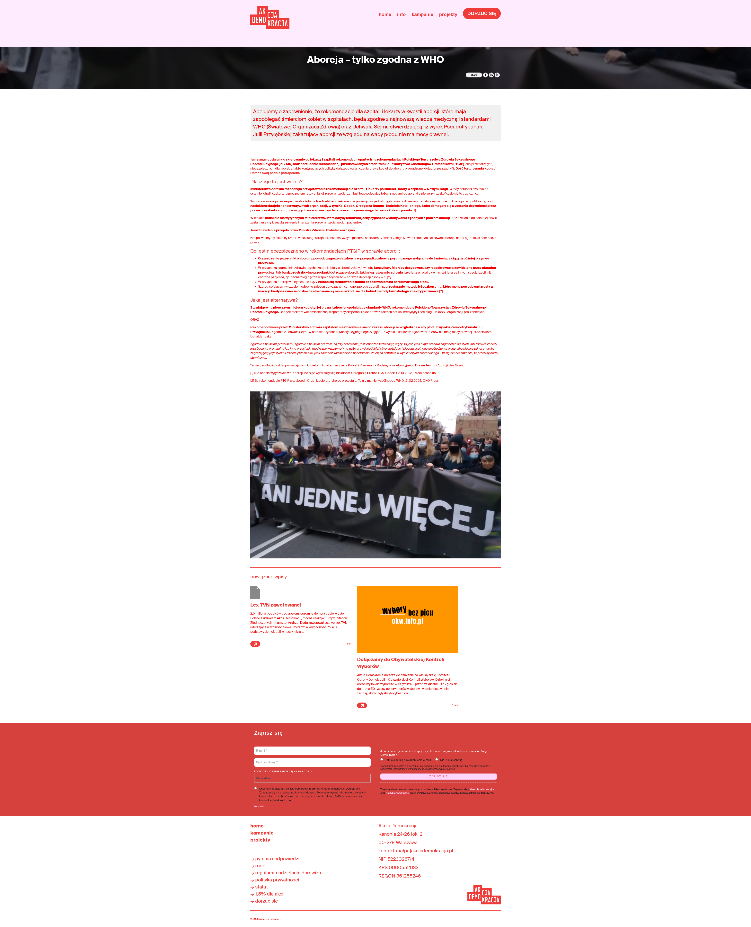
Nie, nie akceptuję (451, 759)
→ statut (259, 887)
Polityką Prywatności (397, 793)
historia (722, 94)
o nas (719, 81)
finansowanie (729, 101)
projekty (448, 14)
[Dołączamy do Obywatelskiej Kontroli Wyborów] (407, 619)
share (474, 74)
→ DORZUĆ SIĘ (264, 901)
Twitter (497, 75)
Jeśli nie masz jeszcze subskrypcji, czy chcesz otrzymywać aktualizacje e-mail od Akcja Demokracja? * (434, 752)
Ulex (718, 168)
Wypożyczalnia (731, 175)
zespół (721, 108)
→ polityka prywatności (274, 880)
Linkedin (491, 75)
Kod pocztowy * (267, 760)
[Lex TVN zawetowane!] (255, 592)
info (401, 14)
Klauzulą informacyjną (482, 789)
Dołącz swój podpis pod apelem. (275, 173)
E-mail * (261, 748)
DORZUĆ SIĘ (481, 13)
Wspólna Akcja (730, 154)
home (385, 14)
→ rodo (257, 866)
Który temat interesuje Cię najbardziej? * (284, 771)
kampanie (422, 14)
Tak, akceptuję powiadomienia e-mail (408, 759)
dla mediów (726, 115)
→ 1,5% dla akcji (267, 894)
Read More (255, 644)
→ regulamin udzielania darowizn (285, 873)
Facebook (485, 75)
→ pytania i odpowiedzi (274, 859)
